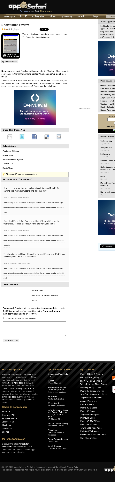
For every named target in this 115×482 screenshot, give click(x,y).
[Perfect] (11, 29)
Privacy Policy (72, 466)
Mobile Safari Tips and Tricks (93, 434)
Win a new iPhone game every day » (21, 174)
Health (111, 104)
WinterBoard (53, 403)
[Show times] (10, 46)
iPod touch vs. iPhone (89, 424)
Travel (111, 100)
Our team (27, 374)
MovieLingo (8, 155)
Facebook (34, 136)
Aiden (51, 441)
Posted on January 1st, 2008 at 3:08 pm (16, 230)
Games (103, 85)
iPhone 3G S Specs (88, 407)
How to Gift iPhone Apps (91, 427)
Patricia (53, 432)
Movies (29, 83)
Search (36, 83)
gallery (27, 399)
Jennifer (52, 448)
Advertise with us (9, 418)
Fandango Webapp (11, 151)
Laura (51, 376)
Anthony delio (61, 448)
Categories (38, 16)
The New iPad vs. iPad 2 (91, 380)
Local (22, 83)
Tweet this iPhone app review (22, 136)
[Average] (7, 29)
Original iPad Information (91, 397)
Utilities (103, 91)
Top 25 (24, 16)
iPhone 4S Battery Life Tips (92, 390)
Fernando (61, 405)
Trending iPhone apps (24, 388)
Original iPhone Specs (90, 414)
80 (49, 405)
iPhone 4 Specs (87, 404)
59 (49, 389)
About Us (6, 411)
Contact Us (7, 428)
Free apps (104, 88)
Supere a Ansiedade (56, 433)
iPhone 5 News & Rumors (91, 374)
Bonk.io (61, 399)
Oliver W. (57, 383)
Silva (60, 419)
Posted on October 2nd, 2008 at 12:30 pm (16, 263)
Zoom (14, 29)
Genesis (53, 405)
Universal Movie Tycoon (13, 159)
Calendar (111, 107)
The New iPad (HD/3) (89, 377)
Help (95, 16)
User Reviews (17, 29)
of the (36, 11)
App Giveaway (66, 16)
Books (103, 110)
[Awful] (2, 29)
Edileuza (61, 425)
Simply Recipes (54, 445)
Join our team (8, 421)
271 (49, 419)
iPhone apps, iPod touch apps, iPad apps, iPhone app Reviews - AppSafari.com (33, 5)
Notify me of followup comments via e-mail (21, 318)
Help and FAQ (8, 415)
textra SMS (53, 399)
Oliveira (54, 419)
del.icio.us (46, 136)
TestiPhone (12, 61)
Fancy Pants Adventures (58, 439)
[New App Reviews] (9, 16)
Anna (51, 383)
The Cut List (8, 163)
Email (102, 107)
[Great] (9, 29)
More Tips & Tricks (88, 437)
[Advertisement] (84, 63)
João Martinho (60, 392)
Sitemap (5, 431)
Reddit (59, 136)
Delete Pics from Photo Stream (93, 384)
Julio (56, 441)
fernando (53, 425)
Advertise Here (84, 108)
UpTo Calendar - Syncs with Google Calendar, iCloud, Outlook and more (58, 413)
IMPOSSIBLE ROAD (57, 387)
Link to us (6, 425)
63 (49, 425)
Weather (103, 104)
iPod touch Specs (87, 417)
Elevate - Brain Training (58, 423)
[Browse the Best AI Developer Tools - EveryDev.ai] (35, 108)
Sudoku (51, 380)
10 (49, 432)
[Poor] (5, 29)
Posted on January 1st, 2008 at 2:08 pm (16, 197)
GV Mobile (52, 396)
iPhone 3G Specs (87, 411)
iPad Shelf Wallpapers (89, 431)
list (34, 399)
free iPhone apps (15, 382)
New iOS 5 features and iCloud (93, 394)
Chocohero (53, 430)
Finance (103, 100)
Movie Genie (8, 168)
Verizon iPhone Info (88, 401)
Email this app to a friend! (9, 136)
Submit (81, 16)
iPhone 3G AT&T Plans (90, 421)
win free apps (10, 396)
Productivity (105, 94)
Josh (5, 278)
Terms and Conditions (55, 466)
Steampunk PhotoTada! (58, 373)
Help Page (51, 86)
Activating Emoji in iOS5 (90, 387)
